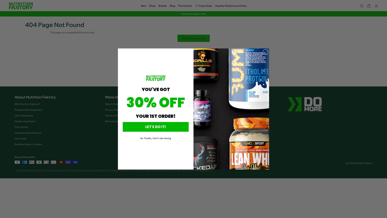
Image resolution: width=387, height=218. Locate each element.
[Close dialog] (265, 52)
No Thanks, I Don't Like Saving (155, 138)
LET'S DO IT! (155, 126)
